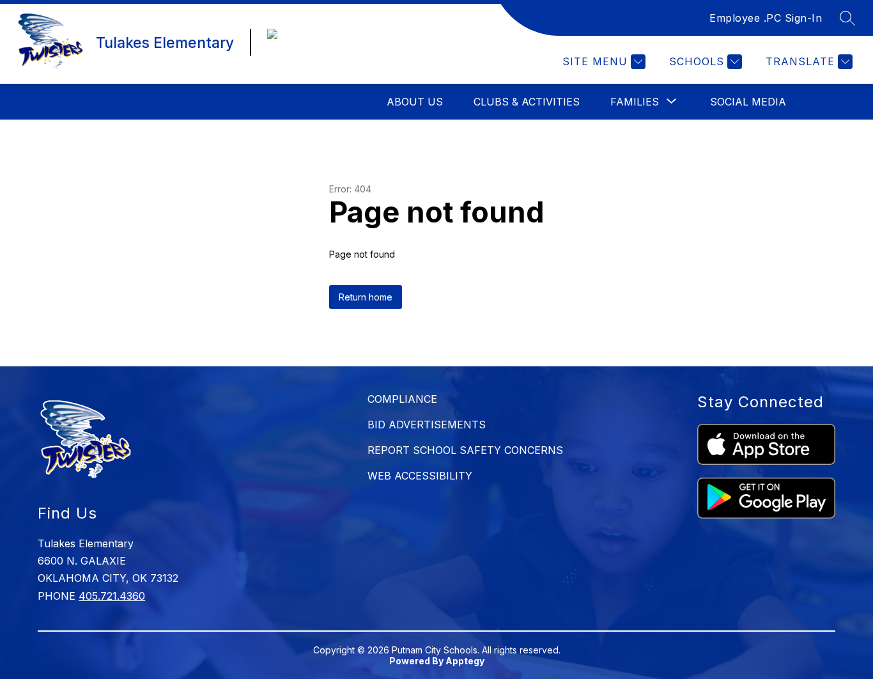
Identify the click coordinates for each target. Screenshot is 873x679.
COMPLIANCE (402, 399)
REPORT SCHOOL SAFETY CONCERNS (465, 450)
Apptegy (464, 660)
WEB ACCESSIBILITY (419, 475)
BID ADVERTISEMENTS (426, 424)
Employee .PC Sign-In (765, 18)
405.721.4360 (112, 595)
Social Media (748, 101)
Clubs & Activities (527, 101)
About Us (415, 101)
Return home (365, 297)
